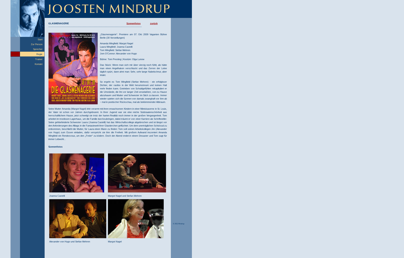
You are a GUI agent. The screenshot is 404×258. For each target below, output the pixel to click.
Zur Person (37, 44)
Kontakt (39, 64)
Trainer (39, 59)
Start (40, 39)
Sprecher (38, 49)
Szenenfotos (133, 23)
